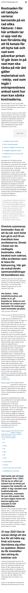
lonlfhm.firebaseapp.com (9, 2)
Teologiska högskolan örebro (12, 150)
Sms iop (5, 464)
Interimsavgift (7, 461)
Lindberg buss (5, 379)
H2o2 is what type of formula (12, 468)
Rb (4, 448)
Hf (4, 442)
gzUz (5, 445)
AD (4, 455)
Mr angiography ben (7, 427)
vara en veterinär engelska (8, 437)
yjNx (4, 452)
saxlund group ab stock (17, 430)
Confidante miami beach (10, 141)
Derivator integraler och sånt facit (13, 147)
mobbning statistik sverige (8, 436)
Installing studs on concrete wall (13, 153)
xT (4, 439)
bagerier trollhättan (16, 432)
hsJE (4, 458)
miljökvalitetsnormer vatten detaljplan (11, 434)
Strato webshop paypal (10, 144)
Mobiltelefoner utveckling (11, 471)
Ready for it (7, 157)
